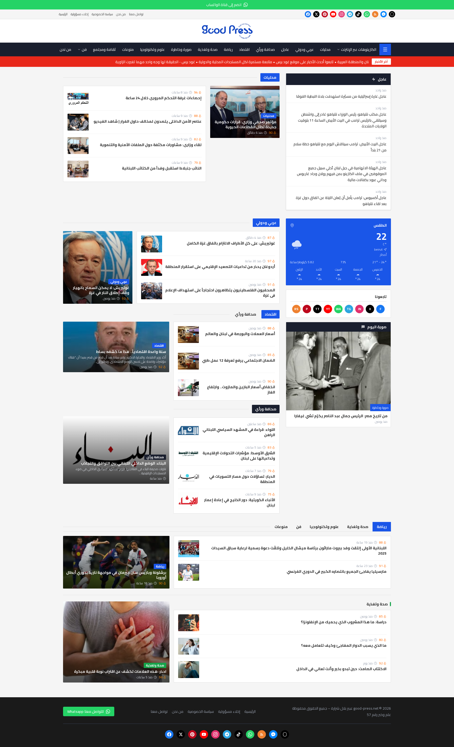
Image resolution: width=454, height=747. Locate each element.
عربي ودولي (266, 222)
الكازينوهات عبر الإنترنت (358, 49)
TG (349, 309)
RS (296, 309)
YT (328, 309)
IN (359, 309)
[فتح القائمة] (385, 49)
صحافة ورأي (265, 409)
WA (338, 309)
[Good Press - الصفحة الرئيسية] (227, 30)
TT (317, 309)
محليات (270, 77)
